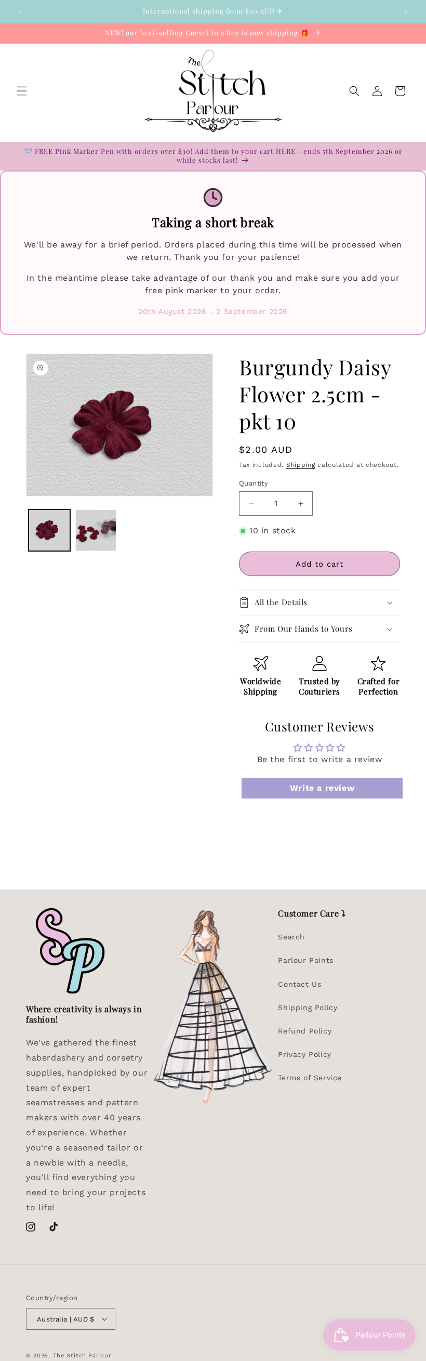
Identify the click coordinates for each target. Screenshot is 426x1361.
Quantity (253, 483)
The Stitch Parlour (82, 1355)
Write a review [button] (322, 788)
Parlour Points (305, 960)
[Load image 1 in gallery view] (49, 530)
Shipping (300, 464)
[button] (21, 91)
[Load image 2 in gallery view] (96, 530)
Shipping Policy (307, 1007)
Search (291, 937)
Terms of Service (310, 1078)
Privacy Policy (304, 1054)
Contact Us (299, 984)
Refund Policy (304, 1031)
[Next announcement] (405, 11)
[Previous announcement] (20, 11)
